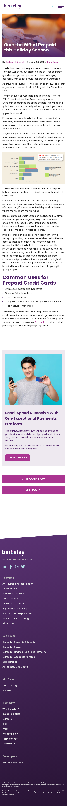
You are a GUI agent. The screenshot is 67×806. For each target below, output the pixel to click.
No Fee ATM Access (13, 603)
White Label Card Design (16, 618)
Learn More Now (18, 457)
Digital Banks (9, 661)
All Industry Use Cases (15, 666)
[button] (50, 6)
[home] (12, 6)
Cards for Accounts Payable (18, 656)
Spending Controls (13, 593)
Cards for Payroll (12, 647)
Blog (5, 723)
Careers (7, 718)
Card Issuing (9, 685)
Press (5, 728)
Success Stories (11, 713)
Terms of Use (10, 738)
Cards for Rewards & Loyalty (18, 642)
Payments (8, 690)
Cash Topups (10, 598)
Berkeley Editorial (15, 62)
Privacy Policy (10, 733)
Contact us (41, 322)
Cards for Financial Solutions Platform (24, 651)
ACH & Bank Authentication (17, 583)
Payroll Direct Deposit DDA (17, 613)
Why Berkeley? (10, 709)
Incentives (52, 62)
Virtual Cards (10, 623)
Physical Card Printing (14, 608)
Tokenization (9, 588)
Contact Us (8, 743)
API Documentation (13, 762)
